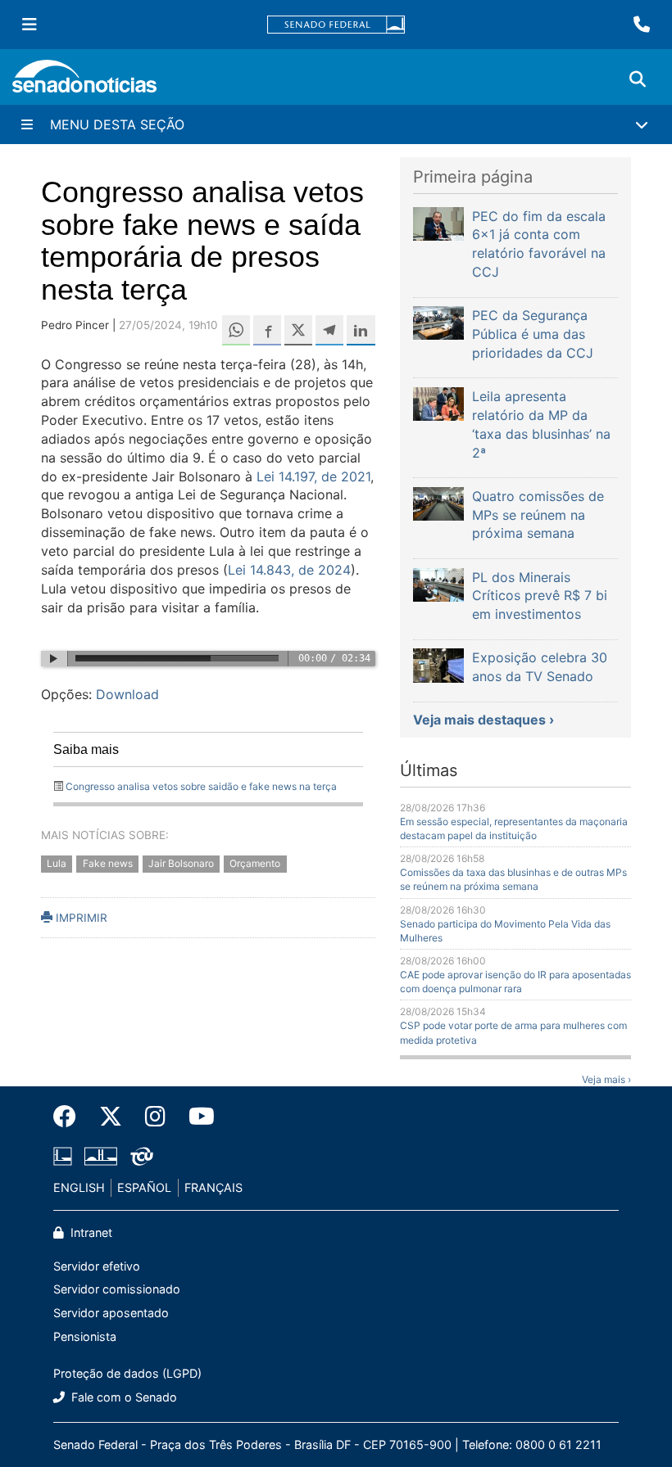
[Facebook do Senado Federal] (70, 1116)
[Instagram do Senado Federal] (155, 1116)
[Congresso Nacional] (101, 1155)
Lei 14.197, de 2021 (311, 476)
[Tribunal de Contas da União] (141, 1155)
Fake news (108, 864)
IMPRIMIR (79, 917)
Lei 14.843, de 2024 (289, 570)
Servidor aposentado (111, 1313)
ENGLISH (79, 1187)
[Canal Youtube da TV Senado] (196, 1116)
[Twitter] (111, 1116)
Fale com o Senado (122, 1397)
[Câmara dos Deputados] (62, 1155)
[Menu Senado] (29, 24)
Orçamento (254, 864)
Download (127, 694)
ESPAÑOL (144, 1187)
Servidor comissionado (116, 1289)
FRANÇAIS (213, 1187)
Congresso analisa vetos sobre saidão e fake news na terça (201, 786)
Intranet (89, 1232)
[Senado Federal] (336, 25)
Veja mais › (606, 1079)
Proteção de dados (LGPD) (127, 1373)
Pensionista (84, 1336)
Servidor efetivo (96, 1266)
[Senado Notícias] (84, 82)
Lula (56, 864)
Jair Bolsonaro (181, 864)
